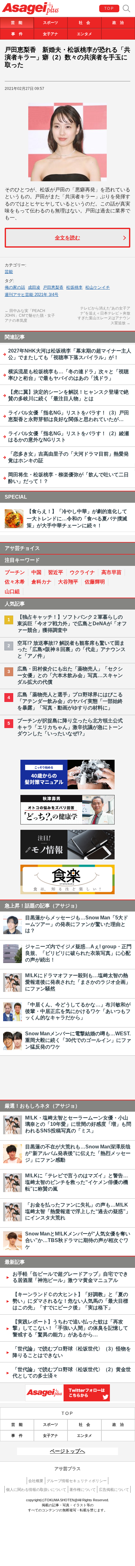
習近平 (55, 572)
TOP (109, 8)
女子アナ (50, 34)
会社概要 (35, 1481)
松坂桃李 (74, 287)
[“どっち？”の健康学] (67, 822)
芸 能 (16, 22)
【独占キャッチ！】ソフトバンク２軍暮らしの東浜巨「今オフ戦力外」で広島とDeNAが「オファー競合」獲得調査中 (72, 623)
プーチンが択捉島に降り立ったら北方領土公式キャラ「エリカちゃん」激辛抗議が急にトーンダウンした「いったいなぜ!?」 (70, 727)
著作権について (82, 1489)
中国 (36, 572)
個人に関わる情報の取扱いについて (36, 1489)
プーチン (15, 572)
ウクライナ (82, 572)
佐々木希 (15, 581)
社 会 (84, 22)
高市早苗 (111, 572)
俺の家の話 (15, 287)
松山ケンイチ (97, 287)
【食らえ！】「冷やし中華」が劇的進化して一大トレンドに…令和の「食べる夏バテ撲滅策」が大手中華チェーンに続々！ (77, 518)
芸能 (9, 271)
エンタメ (84, 34)
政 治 (118, 22)
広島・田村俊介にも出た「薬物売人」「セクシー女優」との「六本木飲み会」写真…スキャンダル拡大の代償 (70, 675)
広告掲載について (114, 1489)
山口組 (12, 591)
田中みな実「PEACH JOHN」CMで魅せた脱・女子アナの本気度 (30, 316)
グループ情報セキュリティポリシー (76, 1481)
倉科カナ (41, 581)
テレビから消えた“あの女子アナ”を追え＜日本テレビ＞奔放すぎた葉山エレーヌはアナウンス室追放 (104, 315)
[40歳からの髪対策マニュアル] (67, 787)
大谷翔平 (68, 581)
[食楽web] (67, 892)
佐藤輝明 (95, 581)
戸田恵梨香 (53, 287)
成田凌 (34, 287)
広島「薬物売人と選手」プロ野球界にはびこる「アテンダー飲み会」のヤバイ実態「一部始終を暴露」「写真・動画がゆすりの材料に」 (70, 701)
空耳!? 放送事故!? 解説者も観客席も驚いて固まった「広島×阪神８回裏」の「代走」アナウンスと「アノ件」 (71, 649)
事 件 (17, 34)
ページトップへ (67, 1451)
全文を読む (67, 237)
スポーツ (50, 22)
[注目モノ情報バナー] (67, 857)
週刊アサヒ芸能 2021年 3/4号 (31, 294)
